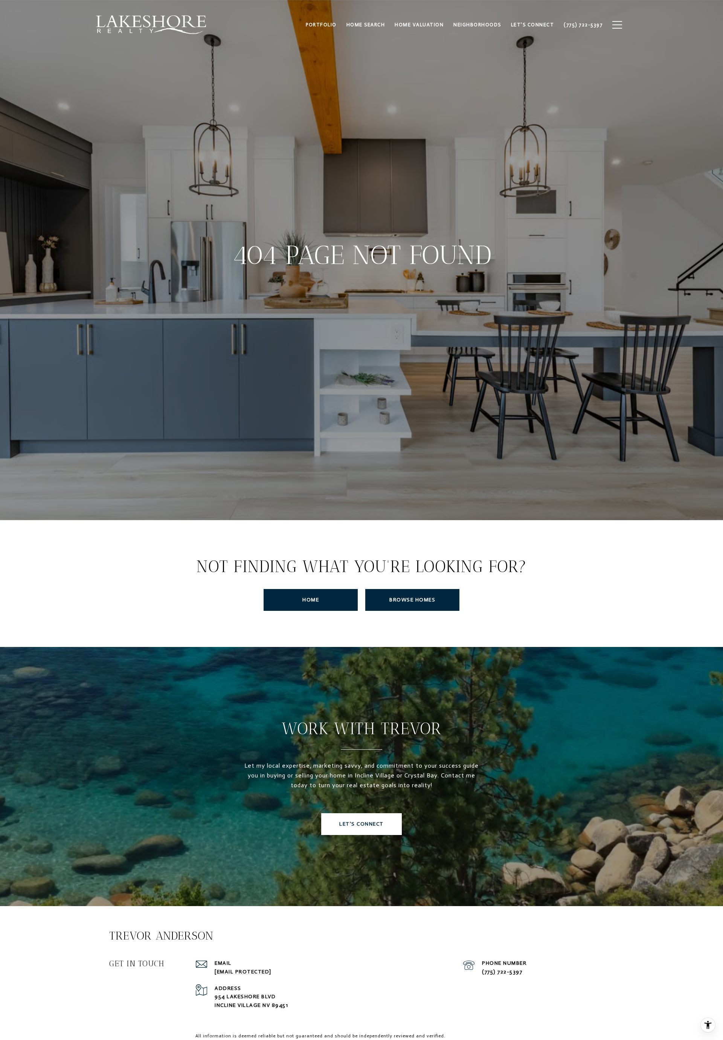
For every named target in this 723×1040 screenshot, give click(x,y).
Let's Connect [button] (361, 824)
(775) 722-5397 (502, 972)
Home (310, 600)
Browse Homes (412, 600)
